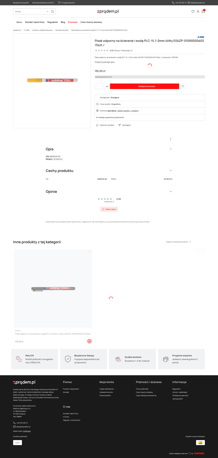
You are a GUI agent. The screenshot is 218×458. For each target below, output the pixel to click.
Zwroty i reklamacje (179, 392)
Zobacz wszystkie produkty (177, 242)
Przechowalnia (105, 395)
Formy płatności (142, 389)
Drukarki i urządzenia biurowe (42, 30)
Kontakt (66, 392)
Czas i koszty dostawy (144, 392)
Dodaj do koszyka (146, 86)
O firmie (66, 417)
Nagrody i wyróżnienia (71, 420)
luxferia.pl (27, 431)
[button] (52, 11)
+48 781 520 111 (181, 3)
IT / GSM (26, 30)
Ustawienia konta (106, 392)
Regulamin (176, 389)
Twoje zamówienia (107, 389)
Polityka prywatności (180, 395)
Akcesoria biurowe (62, 30)
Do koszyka (89, 341)
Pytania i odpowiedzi (71, 389)
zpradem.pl (17, 30)
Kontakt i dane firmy (70, 413)
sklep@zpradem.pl (198, 3)
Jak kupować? (177, 399)
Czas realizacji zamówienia (146, 395)
